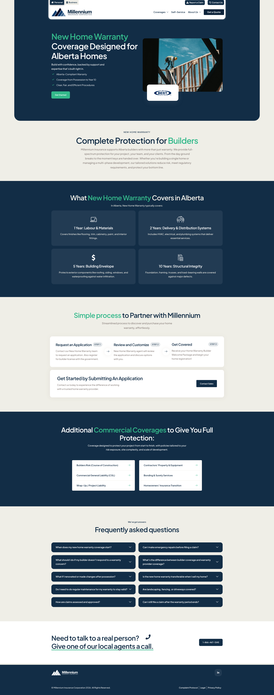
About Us (193, 12)
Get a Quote (214, 12)
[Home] (76, 12)
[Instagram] (218, 672)
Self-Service (178, 12)
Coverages (159, 12)
